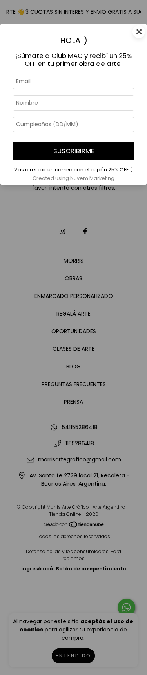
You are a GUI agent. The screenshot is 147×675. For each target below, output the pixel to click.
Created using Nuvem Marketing (73, 178)
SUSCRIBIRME (73, 151)
